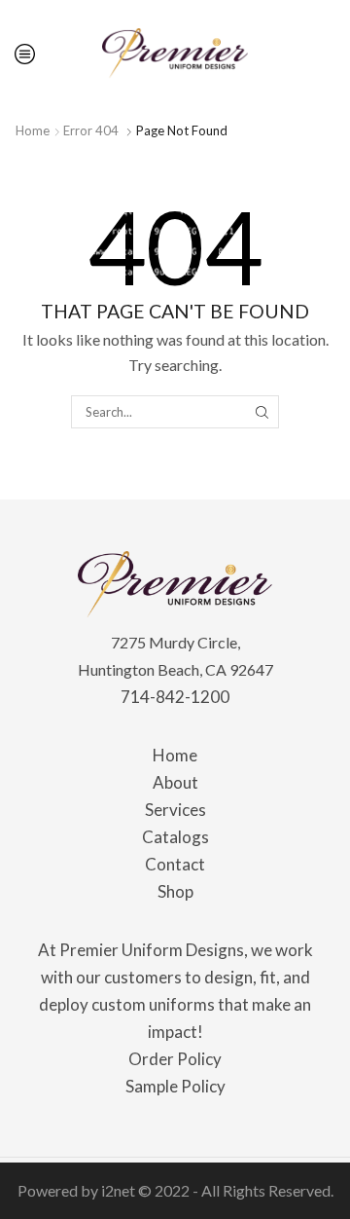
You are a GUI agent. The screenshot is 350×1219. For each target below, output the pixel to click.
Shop (175, 891)
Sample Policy (175, 1086)
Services (175, 809)
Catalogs (175, 837)
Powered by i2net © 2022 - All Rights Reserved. (175, 1190)
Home (33, 130)
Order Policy (175, 1059)
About (175, 782)
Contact (175, 864)
